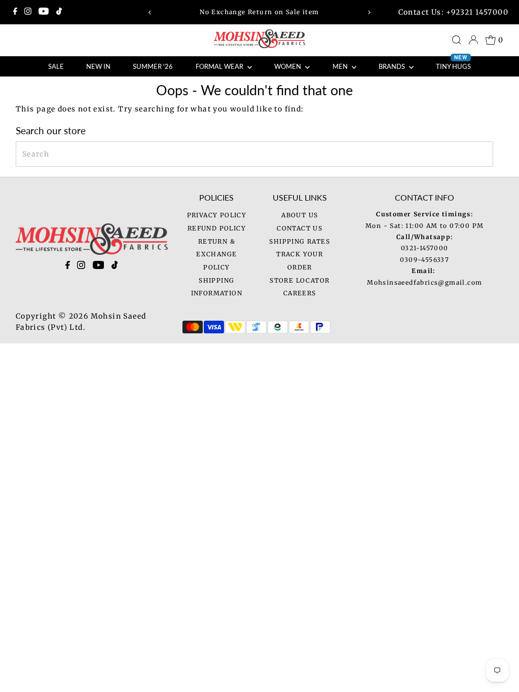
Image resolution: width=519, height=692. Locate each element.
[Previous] (150, 12)
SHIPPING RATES (299, 241)
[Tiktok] (59, 12)
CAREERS (299, 293)
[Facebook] (15, 12)
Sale (56, 66)
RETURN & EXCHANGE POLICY (216, 254)
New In (98, 66)
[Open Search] (456, 40)
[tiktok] (115, 267)
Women (288, 66)
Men (340, 66)
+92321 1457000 (477, 12)
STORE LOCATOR (299, 280)
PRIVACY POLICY (217, 215)
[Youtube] (43, 12)
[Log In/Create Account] (473, 40)
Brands (392, 66)
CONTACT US (299, 228)
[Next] (368, 12)
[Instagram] (28, 12)
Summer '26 (153, 66)
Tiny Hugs (453, 63)
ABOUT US (299, 215)
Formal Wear (220, 66)
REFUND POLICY (217, 228)
